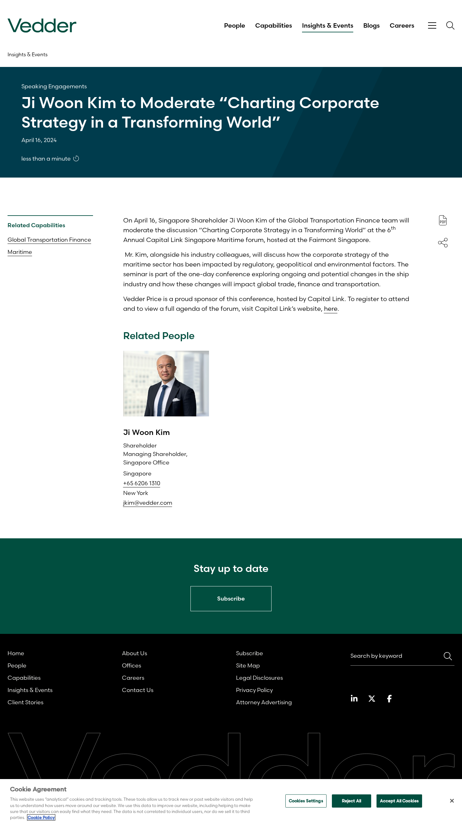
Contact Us (137, 690)
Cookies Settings (306, 800)
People (234, 25)
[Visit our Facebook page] (389, 698)
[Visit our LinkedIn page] (354, 698)
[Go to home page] (42, 26)
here (331, 308)
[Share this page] (443, 242)
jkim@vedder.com (147, 502)
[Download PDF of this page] (443, 220)
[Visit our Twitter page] (372, 698)
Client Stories (25, 702)
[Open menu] (432, 25)
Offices (131, 665)
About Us (134, 653)
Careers (402, 25)
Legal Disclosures (259, 677)
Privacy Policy (254, 690)
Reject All (351, 800)
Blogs (371, 25)
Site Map (248, 665)
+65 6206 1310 (141, 483)
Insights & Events (327, 25)
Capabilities (273, 25)
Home (16, 653)
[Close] (452, 801)
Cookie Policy (41, 817)
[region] (231, 801)
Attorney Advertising (264, 702)
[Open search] (450, 25)
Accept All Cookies (399, 800)
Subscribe (249, 653)
